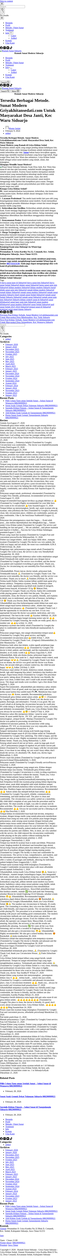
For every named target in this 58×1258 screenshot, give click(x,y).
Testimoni (9, 65)
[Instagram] (4, 48)
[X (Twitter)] (4, 312)
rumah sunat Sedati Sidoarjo (31, 295)
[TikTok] (11, 48)
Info (7, 67)
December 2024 (12, 373)
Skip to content (6, 1)
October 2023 (11, 393)
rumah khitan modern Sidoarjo (39, 290)
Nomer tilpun (5, 1243)
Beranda (9, 58)
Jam (1, 1235)
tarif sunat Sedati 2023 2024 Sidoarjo (27, 305)
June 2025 (9, 359)
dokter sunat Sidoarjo (28, 285)
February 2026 (11, 344)
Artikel (14, 72)
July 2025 (9, 356)
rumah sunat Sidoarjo (30, 297)
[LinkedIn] (11, 312)
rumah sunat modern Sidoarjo (32, 292)
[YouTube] (8, 48)
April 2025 (10, 364)
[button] (29, 1240)
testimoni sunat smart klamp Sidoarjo (25, 308)
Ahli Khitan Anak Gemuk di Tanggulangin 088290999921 (30, 413)
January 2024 (11, 388)
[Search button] (2, 329)
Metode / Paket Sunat (14, 63)
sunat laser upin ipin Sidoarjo (22, 302)
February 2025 (11, 369)
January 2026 (11, 347)
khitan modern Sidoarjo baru (42, 287)
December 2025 (12, 349)
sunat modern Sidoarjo (19, 304)
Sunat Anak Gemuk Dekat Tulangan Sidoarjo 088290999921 (31, 405)
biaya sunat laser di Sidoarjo (12, 283)
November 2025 (12, 352)
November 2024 (12, 376)
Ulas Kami (10, 77)
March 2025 (10, 366)
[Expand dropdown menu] (11, 68)
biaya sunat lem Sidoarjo (36, 283)
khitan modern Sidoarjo (18, 287)
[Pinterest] (8, 312)
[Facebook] (1, 48)
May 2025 (9, 361)
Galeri (13, 70)
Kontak (8, 75)
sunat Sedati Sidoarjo (39, 304)
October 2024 (11, 378)
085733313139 (13, 263)
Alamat (3, 1228)
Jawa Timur (13, 1245)
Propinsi (3, 1245)
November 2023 (12, 390)
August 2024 (10, 383)
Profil (7, 60)
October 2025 (11, 354)
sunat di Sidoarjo (39, 299)
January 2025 (11, 371)
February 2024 (11, 385)
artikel (8, 133)
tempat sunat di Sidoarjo (39, 307)
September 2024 (12, 381)
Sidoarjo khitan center (21, 299)
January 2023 (11, 395)
